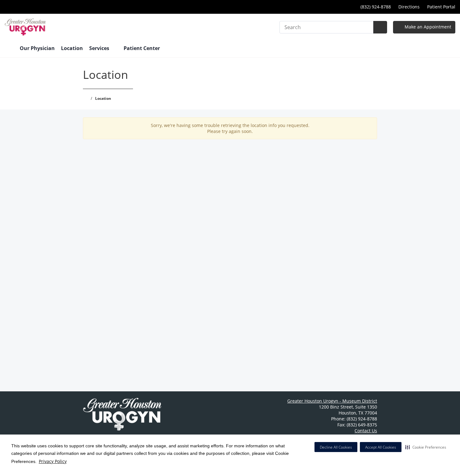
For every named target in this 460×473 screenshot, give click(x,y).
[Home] (9, 48)
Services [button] (99, 48)
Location (72, 48)
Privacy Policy (53, 461)
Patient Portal (441, 7)
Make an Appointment (427, 27)
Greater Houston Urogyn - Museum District (332, 401)
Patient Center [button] (142, 48)
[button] (425, 447)
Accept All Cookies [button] (380, 447)
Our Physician (37, 48)
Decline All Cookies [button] (336, 447)
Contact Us (366, 431)
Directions (409, 7)
